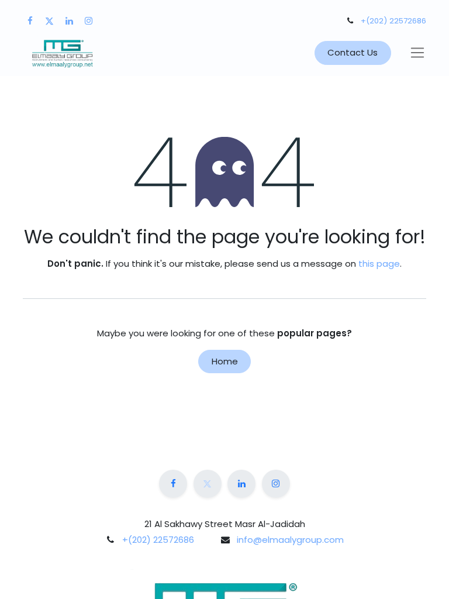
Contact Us (352, 52)
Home (225, 361)
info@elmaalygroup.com (290, 539)
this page (379, 263)
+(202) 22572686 (393, 20)
